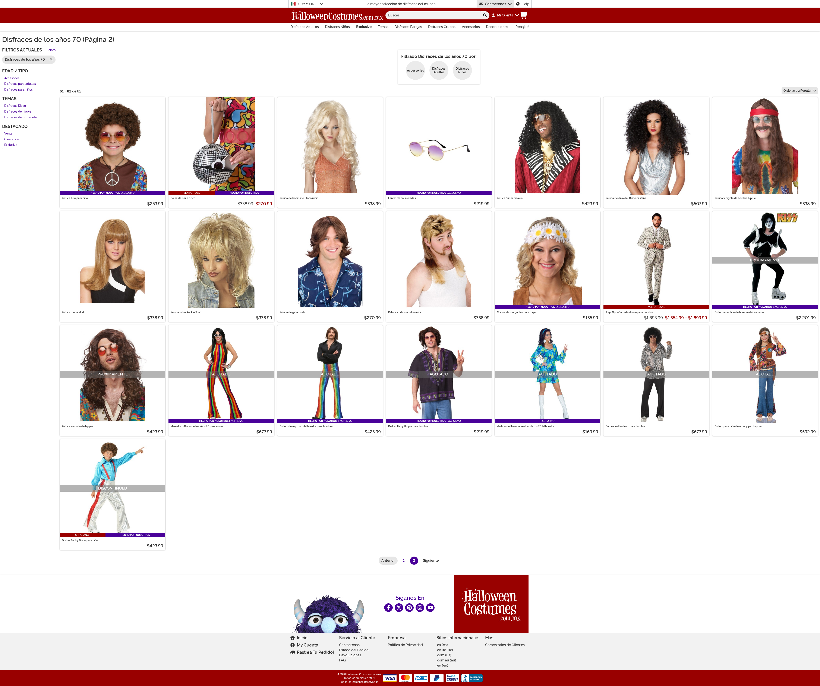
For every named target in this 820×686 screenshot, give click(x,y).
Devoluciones (350, 655)
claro (52, 50)
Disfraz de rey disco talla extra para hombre (306, 426)
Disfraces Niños (337, 27)
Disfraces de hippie (17, 111)
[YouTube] (430, 607)
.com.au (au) (446, 660)
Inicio (302, 637)
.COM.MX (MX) (308, 4)
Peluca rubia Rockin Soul (186, 312)
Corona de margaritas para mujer (517, 312)
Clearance (11, 139)
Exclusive (364, 27)
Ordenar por (797, 90)
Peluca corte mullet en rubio (405, 312)
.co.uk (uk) (444, 650)
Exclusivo (10, 145)
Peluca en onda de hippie (77, 426)
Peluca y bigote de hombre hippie (735, 198)
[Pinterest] (409, 607)
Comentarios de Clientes (505, 645)
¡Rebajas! (522, 27)
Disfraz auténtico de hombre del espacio (739, 312)
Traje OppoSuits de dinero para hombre (629, 312)
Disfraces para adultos (20, 84)
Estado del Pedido (354, 650)
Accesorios (471, 27)
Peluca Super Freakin (510, 198)
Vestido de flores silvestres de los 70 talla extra (525, 426)
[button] (505, 15)
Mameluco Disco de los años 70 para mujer (197, 426)
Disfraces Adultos (304, 27)
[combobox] (432, 15)
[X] (399, 607)
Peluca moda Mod (73, 312)
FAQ (342, 660)
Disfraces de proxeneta (20, 117)
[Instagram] (420, 607)
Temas (383, 27)
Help (525, 4)
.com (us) (443, 655)
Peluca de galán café (292, 312)
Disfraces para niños (18, 89)
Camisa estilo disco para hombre (625, 426)
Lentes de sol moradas (402, 198)
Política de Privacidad (405, 645)
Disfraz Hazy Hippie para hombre (408, 426)
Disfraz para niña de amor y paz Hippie (738, 426)
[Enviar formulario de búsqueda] (484, 15)
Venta (8, 134)
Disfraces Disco (15, 106)
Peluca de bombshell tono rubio (299, 198)
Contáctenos (495, 4)
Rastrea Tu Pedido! (315, 652)
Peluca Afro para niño (75, 198)
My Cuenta (307, 645)
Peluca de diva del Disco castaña (626, 198)
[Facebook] (388, 607)
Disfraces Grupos (441, 27)
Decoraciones (497, 27)
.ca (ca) (442, 645)
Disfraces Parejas (408, 27)
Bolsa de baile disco (183, 198)
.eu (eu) (442, 665)
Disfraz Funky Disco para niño (80, 540)
